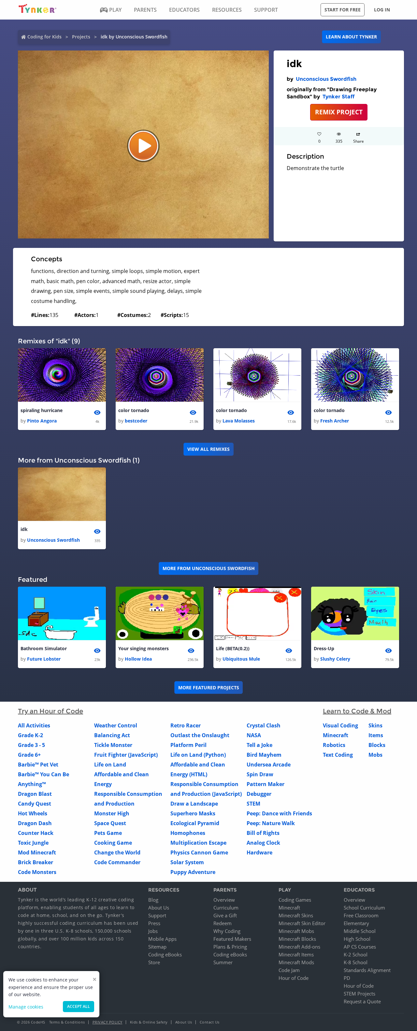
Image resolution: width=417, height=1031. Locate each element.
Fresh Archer (334, 421)
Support (157, 915)
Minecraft (335, 735)
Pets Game (108, 833)
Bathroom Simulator (44, 648)
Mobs (375, 754)
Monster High (111, 813)
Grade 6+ (29, 754)
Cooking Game (113, 842)
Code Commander (117, 862)
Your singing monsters (143, 648)
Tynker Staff (338, 96)
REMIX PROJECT (339, 112)
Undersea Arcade (269, 764)
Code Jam (289, 970)
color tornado (133, 410)
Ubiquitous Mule (241, 659)
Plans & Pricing (230, 946)
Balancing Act (112, 735)
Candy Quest (34, 803)
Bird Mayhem (264, 754)
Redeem (222, 923)
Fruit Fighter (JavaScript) (126, 754)
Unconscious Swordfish (326, 79)
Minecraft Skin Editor (302, 923)
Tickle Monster (113, 745)
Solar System (187, 862)
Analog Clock (263, 842)
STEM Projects (359, 993)
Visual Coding (340, 725)
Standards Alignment (367, 970)
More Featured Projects (208, 687)
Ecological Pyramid (194, 823)
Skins (375, 725)
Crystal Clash (263, 725)
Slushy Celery (335, 659)
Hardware (259, 852)
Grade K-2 (30, 735)
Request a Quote (362, 1001)
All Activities (34, 725)
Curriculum (225, 907)
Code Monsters (37, 872)
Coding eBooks (165, 954)
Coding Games (295, 899)
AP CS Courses (360, 946)
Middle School (360, 931)
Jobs (153, 931)
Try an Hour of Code (50, 711)
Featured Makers (232, 939)
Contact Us (210, 1022)
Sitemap (157, 946)
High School (357, 939)
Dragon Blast (35, 793)
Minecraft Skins (296, 915)
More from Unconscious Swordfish (209, 568)
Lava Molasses (239, 421)
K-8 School (355, 962)
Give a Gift (225, 915)
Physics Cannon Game (199, 852)
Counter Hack (35, 833)
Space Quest (110, 823)
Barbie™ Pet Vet (38, 764)
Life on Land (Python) (198, 754)
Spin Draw (260, 774)
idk (24, 529)
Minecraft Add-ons (299, 946)
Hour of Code (294, 978)
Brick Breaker (35, 862)
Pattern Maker (265, 784)
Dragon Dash (35, 823)
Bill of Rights (263, 833)
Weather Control (115, 725)
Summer (223, 962)
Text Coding (338, 754)
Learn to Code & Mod (357, 711)
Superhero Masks (192, 813)
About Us (158, 907)
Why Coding (226, 931)
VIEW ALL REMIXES (208, 449)
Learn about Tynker (351, 37)
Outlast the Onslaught (199, 735)
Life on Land (110, 764)
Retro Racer (185, 725)
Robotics (334, 745)
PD (347, 978)
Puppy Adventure (192, 872)
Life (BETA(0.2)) (233, 648)
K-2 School (355, 954)
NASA (254, 735)
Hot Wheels (32, 813)
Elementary (356, 923)
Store (154, 962)
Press (154, 923)
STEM (253, 803)
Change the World (117, 852)
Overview (224, 899)
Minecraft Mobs (296, 931)
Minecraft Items (296, 954)
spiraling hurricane (42, 410)
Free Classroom (361, 915)
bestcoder (136, 421)
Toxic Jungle (33, 842)
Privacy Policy (107, 1022)
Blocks (376, 745)
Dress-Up (324, 648)
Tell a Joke (259, 745)
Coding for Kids (44, 37)
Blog (153, 899)
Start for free (342, 10)
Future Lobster (44, 659)
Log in (382, 10)
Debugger (259, 793)
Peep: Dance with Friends (279, 813)
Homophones (187, 833)
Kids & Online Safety (149, 1022)
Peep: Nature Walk (271, 823)
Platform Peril (188, 745)
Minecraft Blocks (297, 939)
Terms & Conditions (67, 1022)
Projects (81, 37)
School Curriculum (364, 907)
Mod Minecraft (37, 852)
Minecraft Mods (296, 962)
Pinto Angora (42, 421)
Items (375, 735)
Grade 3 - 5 (31, 745)
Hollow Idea (138, 659)
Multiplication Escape (198, 842)
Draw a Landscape (194, 803)
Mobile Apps (162, 939)
